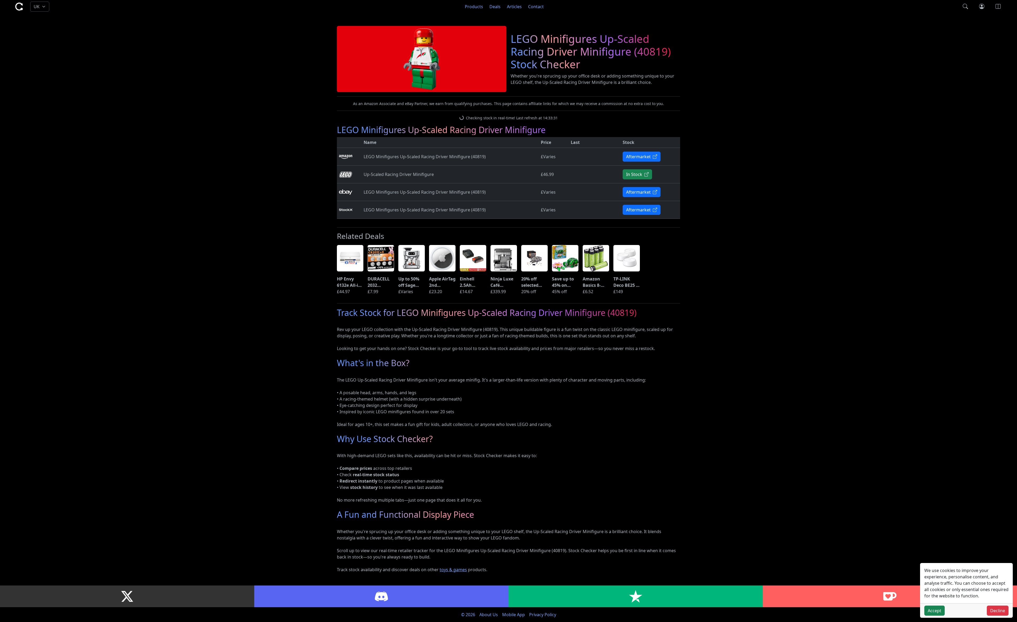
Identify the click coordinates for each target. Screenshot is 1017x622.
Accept (934, 611)
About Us (488, 615)
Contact (536, 7)
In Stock (634, 174)
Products (474, 7)
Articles (514, 7)
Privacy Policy (542, 615)
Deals (495, 7)
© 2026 (468, 615)
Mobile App (513, 615)
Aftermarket (639, 157)
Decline (997, 611)
